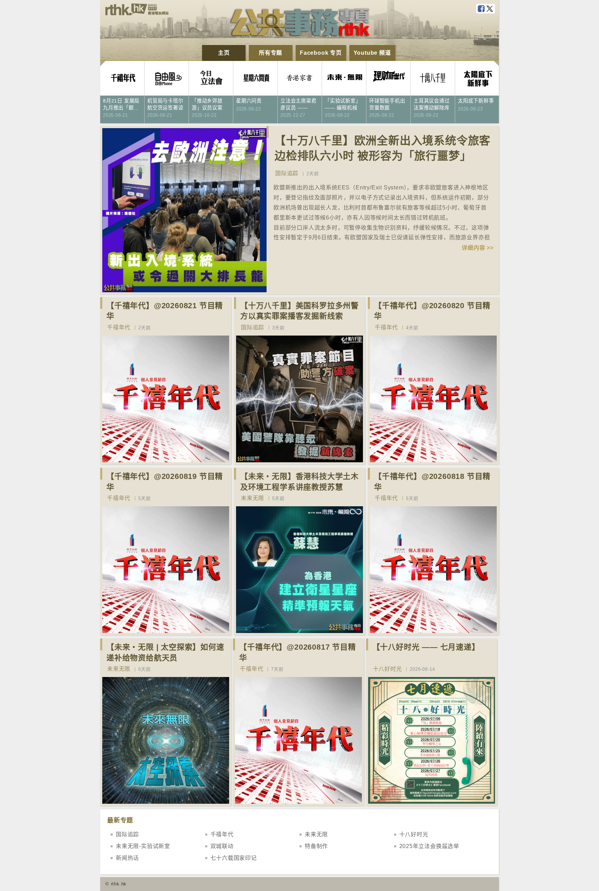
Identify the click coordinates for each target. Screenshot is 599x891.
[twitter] (490, 9)
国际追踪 (286, 173)
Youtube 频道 (372, 53)
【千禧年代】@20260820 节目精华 (432, 311)
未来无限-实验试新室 (143, 846)
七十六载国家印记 (233, 858)
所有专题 (270, 53)
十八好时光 (387, 669)
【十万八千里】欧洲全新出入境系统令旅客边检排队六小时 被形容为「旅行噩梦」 (383, 148)
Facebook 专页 (321, 53)
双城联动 (222, 846)
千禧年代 (118, 327)
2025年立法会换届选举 (429, 846)
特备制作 (316, 846)
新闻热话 (127, 858)
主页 (224, 53)
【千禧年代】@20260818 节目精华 (432, 481)
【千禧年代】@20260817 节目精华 (297, 652)
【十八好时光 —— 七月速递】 (426, 647)
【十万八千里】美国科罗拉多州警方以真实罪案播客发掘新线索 (299, 311)
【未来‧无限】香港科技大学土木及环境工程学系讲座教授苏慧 (299, 481)
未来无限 (252, 498)
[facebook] (481, 9)
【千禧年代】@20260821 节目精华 (164, 311)
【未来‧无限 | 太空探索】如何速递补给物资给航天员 (165, 652)
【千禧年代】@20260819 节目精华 (164, 481)
